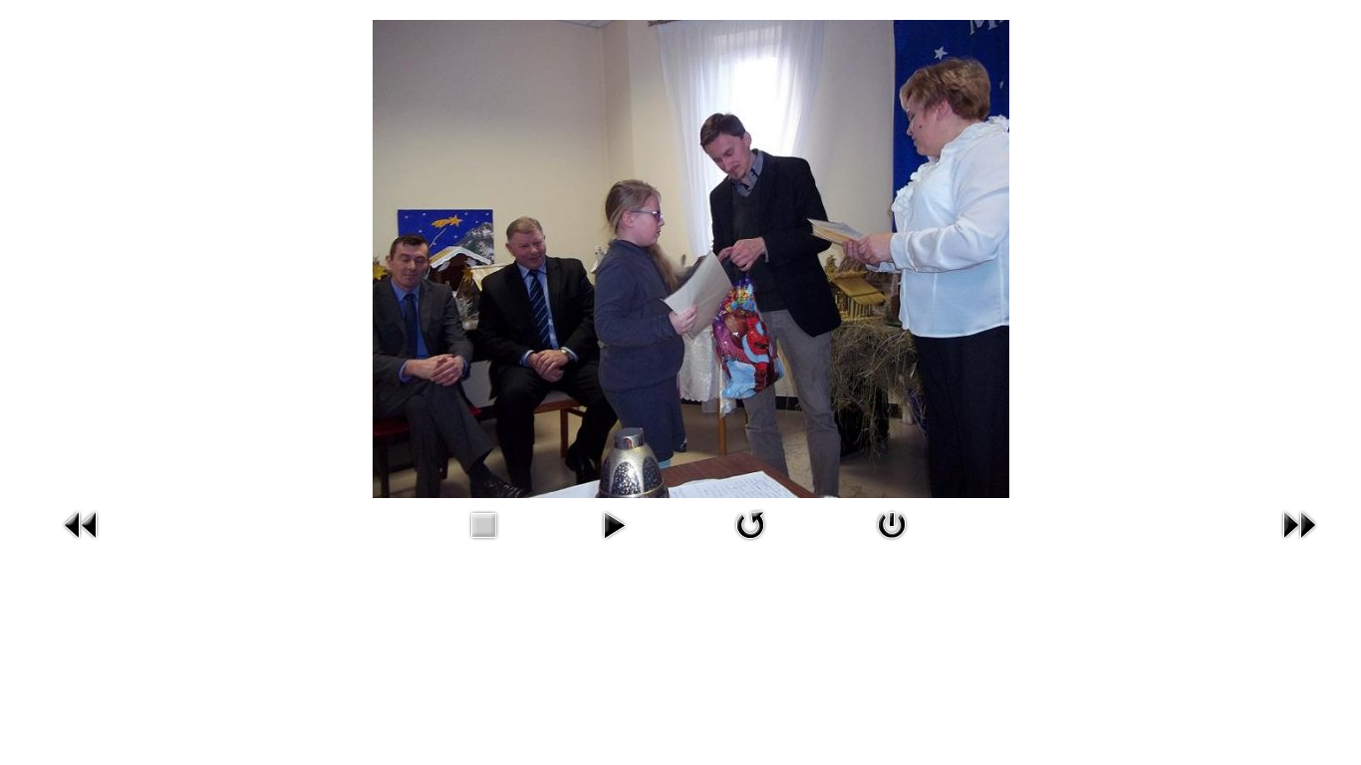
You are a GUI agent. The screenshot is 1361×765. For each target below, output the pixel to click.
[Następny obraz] (1299, 524)
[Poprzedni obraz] (82, 524)
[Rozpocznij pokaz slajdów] (614, 524)
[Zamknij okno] (892, 524)
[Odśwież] (750, 524)
